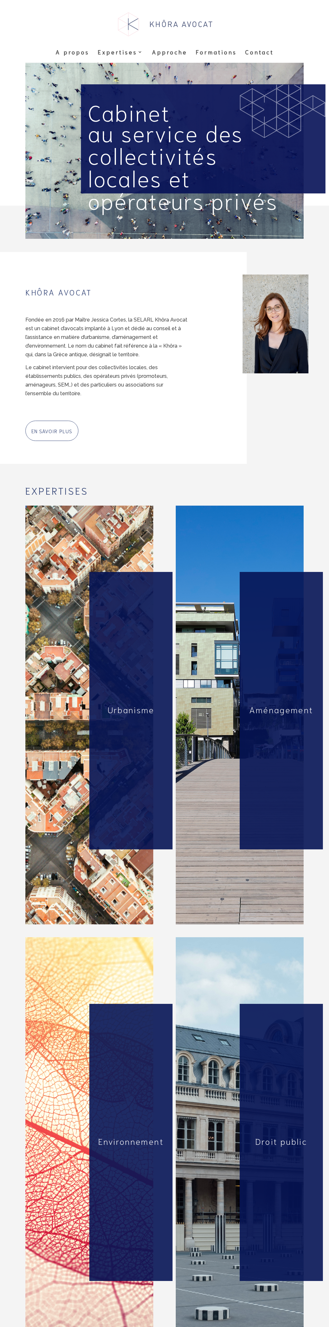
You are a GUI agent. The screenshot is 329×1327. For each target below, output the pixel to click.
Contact (259, 53)
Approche (169, 53)
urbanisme (44, 511)
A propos (72, 53)
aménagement (199, 511)
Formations (216, 53)
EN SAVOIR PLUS (51, 430)
